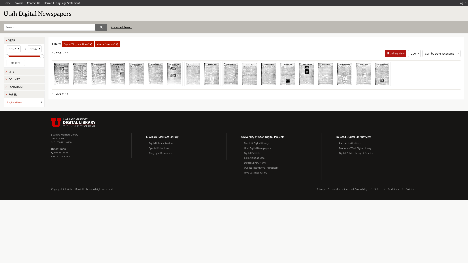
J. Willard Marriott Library (64, 134)
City (11, 72)
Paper (12, 94)
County (14, 79)
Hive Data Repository (255, 172)
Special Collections (159, 148)
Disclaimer (393, 189)
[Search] (101, 27)
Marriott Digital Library (256, 143)
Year (11, 40)
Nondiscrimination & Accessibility (350, 189)
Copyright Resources (160, 153)
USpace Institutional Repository (261, 167)
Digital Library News (255, 162)
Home (7, 3)
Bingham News (14, 102)
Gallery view (397, 53)
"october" (106, 44)
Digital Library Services (161, 143)
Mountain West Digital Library (355, 148)
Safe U (377, 189)
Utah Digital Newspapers (257, 148)
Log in (462, 3)
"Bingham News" (77, 44)
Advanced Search (121, 27)
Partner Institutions (350, 143)
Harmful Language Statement (62, 3)
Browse (18, 3)
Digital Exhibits (252, 153)
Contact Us (33, 3)
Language (15, 87)
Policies (410, 189)
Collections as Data (254, 157)
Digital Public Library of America (356, 153)
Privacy (321, 189)
